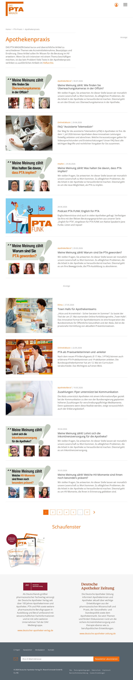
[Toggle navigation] (125, 4)
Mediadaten (40, 650)
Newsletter (27, 650)
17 (87, 512)
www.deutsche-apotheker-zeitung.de (98, 633)
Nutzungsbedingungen (82, 670)
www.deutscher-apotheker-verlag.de (35, 630)
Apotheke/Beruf (64, 81)
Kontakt (51, 650)
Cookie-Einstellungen (97, 673)
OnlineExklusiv (64, 122)
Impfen (61, 164)
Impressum (106, 670)
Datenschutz (96, 670)
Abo (70, 670)
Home (8, 29)
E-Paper (17, 650)
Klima (60, 305)
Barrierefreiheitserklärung (78, 673)
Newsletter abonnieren (106, 659)
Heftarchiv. (48, 62)
